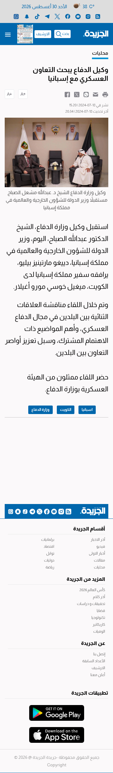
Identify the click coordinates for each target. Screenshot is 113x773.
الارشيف (43, 34)
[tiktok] (37, 16)
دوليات (49, 560)
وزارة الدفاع (40, 409)
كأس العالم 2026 (92, 590)
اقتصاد (49, 546)
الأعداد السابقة (93, 661)
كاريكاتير (99, 624)
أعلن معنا (97, 675)
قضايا (101, 610)
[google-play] (56, 710)
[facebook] (67, 16)
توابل (50, 553)
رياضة (50, 567)
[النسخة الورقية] (25, 34)
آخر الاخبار (98, 539)
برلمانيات (47, 539)
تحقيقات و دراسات (91, 604)
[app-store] (56, 732)
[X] (57, 16)
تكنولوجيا (98, 617)
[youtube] (78, 16)
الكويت (65, 409)
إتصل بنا (99, 654)
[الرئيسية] (95, 33)
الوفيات (99, 631)
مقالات (99, 560)
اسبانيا (87, 409)
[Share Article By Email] (95, 94)
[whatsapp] (16, 16)
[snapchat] (27, 16)
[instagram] (88, 16)
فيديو (100, 546)
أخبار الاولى (97, 553)
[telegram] (47, 16)
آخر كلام (99, 597)
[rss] (97, 16)
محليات (99, 567)
